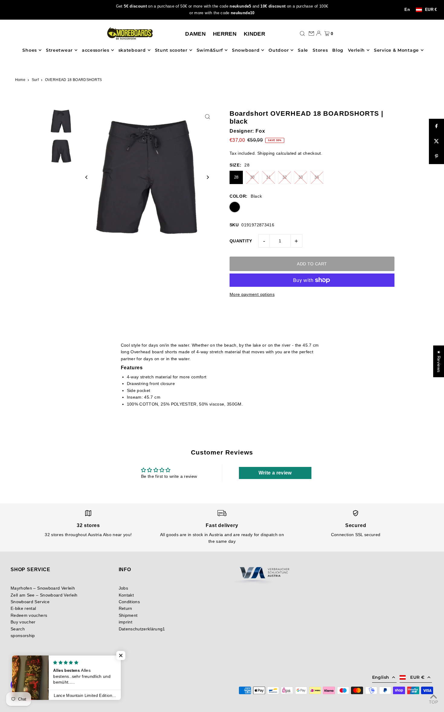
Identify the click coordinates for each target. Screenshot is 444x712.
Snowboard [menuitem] (245, 50)
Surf (35, 80)
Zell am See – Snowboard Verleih (44, 595)
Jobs (123, 588)
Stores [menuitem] (320, 50)
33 (300, 177)
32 (284, 177)
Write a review (275, 472)
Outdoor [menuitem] (279, 50)
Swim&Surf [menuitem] (210, 50)
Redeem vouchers (29, 615)
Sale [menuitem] (303, 50)
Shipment (128, 615)
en (407, 10)
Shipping (266, 153)
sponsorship (23, 635)
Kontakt (126, 595)
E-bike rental (23, 608)
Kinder (254, 34)
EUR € (431, 10)
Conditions (129, 601)
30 (252, 177)
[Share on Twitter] (436, 141)
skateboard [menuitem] (132, 50)
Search (18, 628)
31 (268, 177)
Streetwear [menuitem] (59, 50)
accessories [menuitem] (95, 50)
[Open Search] (302, 33)
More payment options (252, 294)
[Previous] (86, 177)
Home (20, 80)
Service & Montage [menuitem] (396, 50)
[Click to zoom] (207, 116)
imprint (125, 622)
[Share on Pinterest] (436, 156)
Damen (195, 34)
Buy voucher (23, 622)
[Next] (207, 177)
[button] (120, 655)
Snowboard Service (30, 601)
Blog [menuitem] (337, 50)
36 (316, 177)
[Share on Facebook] (436, 126)
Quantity (241, 240)
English (380, 677)
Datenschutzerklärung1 (142, 628)
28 (236, 177)
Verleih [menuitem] (356, 50)
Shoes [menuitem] (29, 50)
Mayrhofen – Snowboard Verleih (43, 588)
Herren (224, 34)
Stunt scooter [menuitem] (171, 50)
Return (125, 608)
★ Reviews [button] (438, 361)
